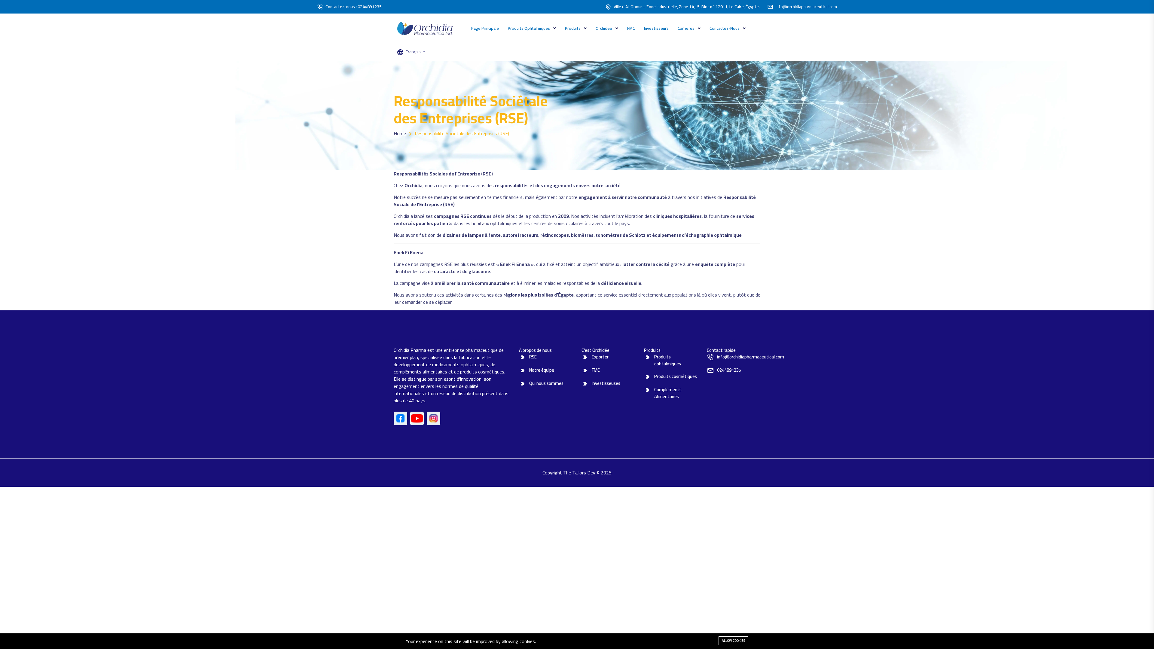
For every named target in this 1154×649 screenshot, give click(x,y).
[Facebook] (400, 418)
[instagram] (433, 418)
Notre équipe (541, 370)
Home (400, 133)
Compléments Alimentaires (668, 393)
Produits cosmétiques (675, 376)
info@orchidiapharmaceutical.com (806, 7)
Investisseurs (656, 28)
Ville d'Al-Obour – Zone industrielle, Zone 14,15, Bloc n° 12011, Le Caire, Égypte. (687, 7)
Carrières (686, 28)
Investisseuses (606, 383)
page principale (485, 28)
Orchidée (604, 28)
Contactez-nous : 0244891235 (353, 7)
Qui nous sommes (546, 383)
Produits (573, 28)
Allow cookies (733, 641)
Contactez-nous (725, 28)
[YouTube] (417, 418)
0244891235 (729, 370)
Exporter (600, 356)
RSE (533, 356)
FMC (631, 28)
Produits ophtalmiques (529, 28)
